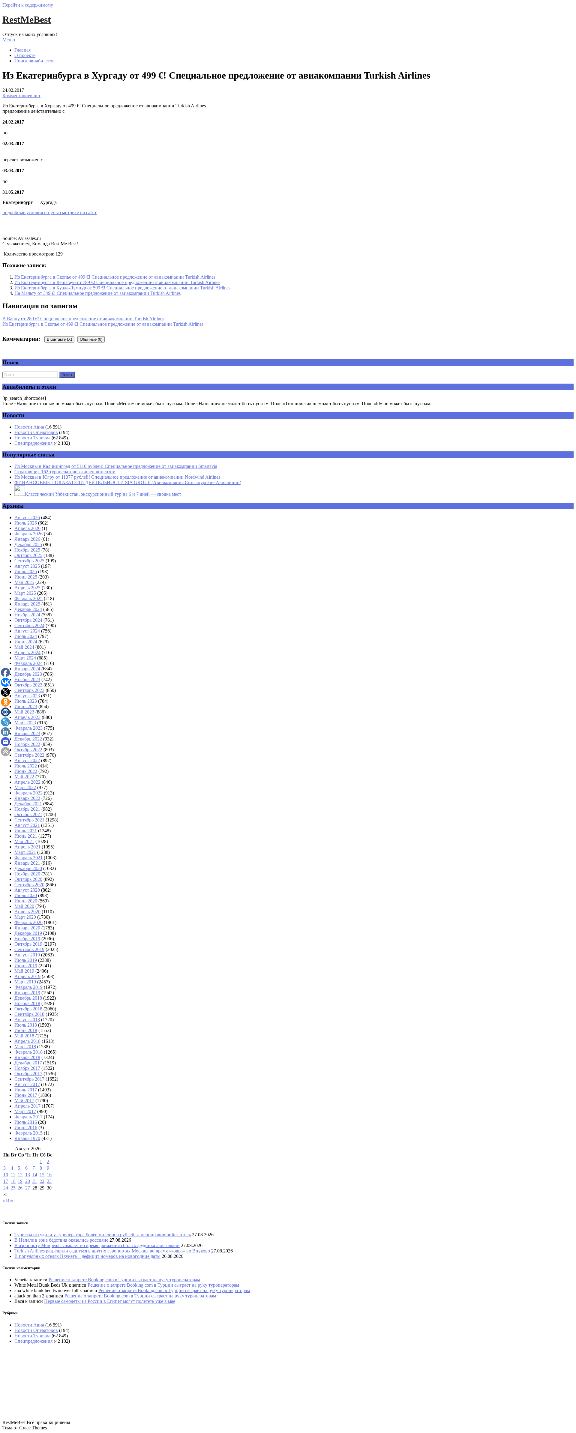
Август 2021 (27, 825)
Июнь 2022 (25, 771)
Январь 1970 (27, 1138)
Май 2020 (24, 906)
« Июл (9, 1200)
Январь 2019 (27, 992)
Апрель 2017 (27, 1105)
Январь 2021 (27, 863)
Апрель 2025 (27, 587)
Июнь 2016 (25, 1127)
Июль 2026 (25, 522)
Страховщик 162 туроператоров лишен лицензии (65, 471)
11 (13, 1174)
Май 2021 (24, 841)
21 (34, 1181)
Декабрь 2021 (28, 803)
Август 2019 (27, 954)
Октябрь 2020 (28, 879)
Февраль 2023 (28, 728)
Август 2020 (27, 890)
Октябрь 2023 (28, 684)
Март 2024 (25, 657)
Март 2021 (25, 852)
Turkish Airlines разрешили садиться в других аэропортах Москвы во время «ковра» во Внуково (112, 1250)
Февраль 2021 (28, 857)
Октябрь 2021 (28, 814)
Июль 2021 (25, 830)
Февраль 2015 (28, 1132)
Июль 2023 (25, 701)
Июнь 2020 (25, 900)
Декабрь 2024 (28, 609)
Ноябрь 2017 (27, 1068)
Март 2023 (25, 722)
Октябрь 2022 (28, 749)
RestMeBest (26, 19)
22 (42, 1181)
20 (27, 1181)
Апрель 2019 (27, 976)
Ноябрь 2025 (27, 549)
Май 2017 (24, 1100)
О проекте (24, 55)
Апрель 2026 (27, 528)
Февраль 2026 (28, 533)
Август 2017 (27, 1084)
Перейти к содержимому (27, 4)
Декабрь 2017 (28, 1062)
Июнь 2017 (25, 1095)
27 (27, 1187)
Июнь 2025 (25, 576)
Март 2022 (25, 787)
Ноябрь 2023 (27, 679)
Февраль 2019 (28, 987)
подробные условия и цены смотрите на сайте (49, 212)
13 (27, 1174)
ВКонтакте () (59, 339)
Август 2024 (27, 630)
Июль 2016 (25, 1122)
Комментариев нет (21, 95)
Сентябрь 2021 (29, 819)
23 (49, 1181)
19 (20, 1181)
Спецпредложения (33, 443)
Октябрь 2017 (28, 1073)
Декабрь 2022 (28, 738)
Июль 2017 (25, 1089)
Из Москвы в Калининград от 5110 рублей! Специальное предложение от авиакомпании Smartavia (115, 466)
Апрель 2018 (27, 1041)
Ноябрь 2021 (27, 809)
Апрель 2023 (27, 717)
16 (49, 1174)
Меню (8, 39)
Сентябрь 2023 (29, 690)
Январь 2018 (27, 1057)
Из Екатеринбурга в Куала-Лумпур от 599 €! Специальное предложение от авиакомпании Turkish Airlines (122, 287)
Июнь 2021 (25, 836)
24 (5, 1187)
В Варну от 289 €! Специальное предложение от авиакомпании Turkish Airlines (83, 318)
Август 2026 (27, 517)
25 (13, 1187)
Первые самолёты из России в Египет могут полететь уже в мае (109, 1301)
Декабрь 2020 (28, 868)
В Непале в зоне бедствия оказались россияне (61, 1240)
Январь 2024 (27, 668)
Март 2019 (25, 981)
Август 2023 (27, 695)
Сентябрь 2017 (29, 1078)
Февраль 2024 (28, 663)
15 (42, 1174)
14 (34, 1174)
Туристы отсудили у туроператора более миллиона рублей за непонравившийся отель (102, 1234)
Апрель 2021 (27, 846)
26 (20, 1187)
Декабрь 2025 (28, 544)
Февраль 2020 (28, 922)
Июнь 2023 (25, 706)
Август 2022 (27, 760)
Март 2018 (25, 1046)
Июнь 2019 (25, 965)
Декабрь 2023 (28, 674)
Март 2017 (25, 1111)
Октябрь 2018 (28, 1008)
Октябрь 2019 (28, 944)
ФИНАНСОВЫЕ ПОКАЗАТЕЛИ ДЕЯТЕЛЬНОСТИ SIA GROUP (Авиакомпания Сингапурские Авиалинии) (127, 482)
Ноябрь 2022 (27, 744)
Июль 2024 (25, 636)
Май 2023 (24, 711)
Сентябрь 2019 (29, 949)
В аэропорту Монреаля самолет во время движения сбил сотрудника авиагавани (97, 1245)
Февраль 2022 (28, 792)
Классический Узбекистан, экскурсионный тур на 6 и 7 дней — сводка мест (103, 494)
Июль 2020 (25, 895)
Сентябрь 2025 (29, 560)
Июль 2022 (25, 765)
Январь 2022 (27, 798)
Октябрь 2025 (28, 555)
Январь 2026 (27, 539)
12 (20, 1174)
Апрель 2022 (27, 782)
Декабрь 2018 (28, 998)
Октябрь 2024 (28, 620)
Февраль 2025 (28, 598)
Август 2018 (27, 1019)
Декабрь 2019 (28, 933)
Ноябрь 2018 (27, 1003)
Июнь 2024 (25, 641)
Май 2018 (24, 1035)
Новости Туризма (32, 437)
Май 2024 (24, 647)
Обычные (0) (91, 339)
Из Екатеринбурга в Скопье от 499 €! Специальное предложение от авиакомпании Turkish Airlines (114, 277)
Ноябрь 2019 (27, 938)
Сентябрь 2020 (29, 884)
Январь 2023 (27, 733)
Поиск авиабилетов (34, 60)
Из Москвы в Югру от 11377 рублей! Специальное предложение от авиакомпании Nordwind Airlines (117, 477)
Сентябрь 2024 (29, 625)
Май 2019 (24, 971)
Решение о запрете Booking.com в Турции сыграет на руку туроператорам (124, 1279)
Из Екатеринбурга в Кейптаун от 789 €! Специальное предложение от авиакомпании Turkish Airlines (117, 282)
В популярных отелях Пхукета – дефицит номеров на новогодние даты (87, 1256)
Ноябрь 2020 (27, 873)
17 (5, 1181)
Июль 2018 (25, 1025)
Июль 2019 (25, 960)
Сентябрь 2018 (29, 1014)
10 (5, 1174)
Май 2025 (24, 582)
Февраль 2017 (28, 1116)
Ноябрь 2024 (27, 614)
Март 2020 (25, 917)
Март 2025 (25, 593)
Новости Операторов (36, 432)
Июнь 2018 (25, 1030)
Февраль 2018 (28, 1052)
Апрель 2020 (27, 911)
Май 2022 (24, 776)
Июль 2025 (25, 571)
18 (13, 1181)
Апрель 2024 (27, 652)
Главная (22, 49)
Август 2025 (27, 566)
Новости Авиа (29, 426)
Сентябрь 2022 (29, 755)
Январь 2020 (27, 927)
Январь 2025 (27, 603)
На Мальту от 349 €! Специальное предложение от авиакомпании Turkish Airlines (97, 293)
